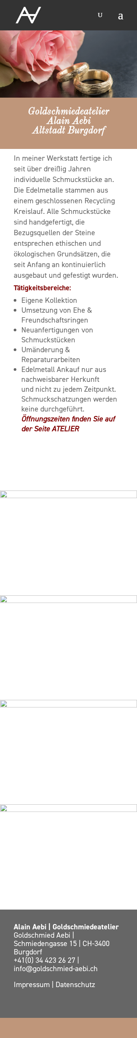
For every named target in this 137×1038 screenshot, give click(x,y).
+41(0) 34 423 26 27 (45, 960)
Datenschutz (75, 984)
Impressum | (35, 984)
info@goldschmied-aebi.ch (56, 968)
